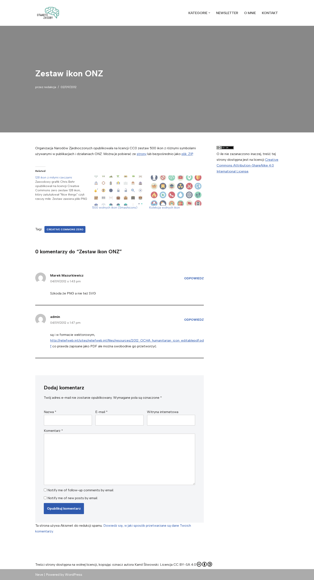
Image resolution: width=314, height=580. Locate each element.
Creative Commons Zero (65, 229)
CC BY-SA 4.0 (184, 565)
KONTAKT (270, 13)
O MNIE (250, 13)
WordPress (73, 575)
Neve (39, 575)
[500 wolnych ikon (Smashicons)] (118, 190)
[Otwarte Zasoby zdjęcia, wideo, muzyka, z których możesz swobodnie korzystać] (48, 13)
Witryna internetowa (162, 412)
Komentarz (53, 431)
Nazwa (50, 412)
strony (142, 154)
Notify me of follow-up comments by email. (80, 490)
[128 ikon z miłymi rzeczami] (63, 188)
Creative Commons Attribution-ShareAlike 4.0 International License (247, 165)
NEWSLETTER (227, 13)
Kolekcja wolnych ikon (164, 207)
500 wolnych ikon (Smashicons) (114, 207)
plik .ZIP (187, 154)
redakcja (50, 87)
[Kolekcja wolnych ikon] (175, 190)
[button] (48, 13)
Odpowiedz (194, 278)
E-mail (101, 412)
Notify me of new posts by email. (72, 498)
